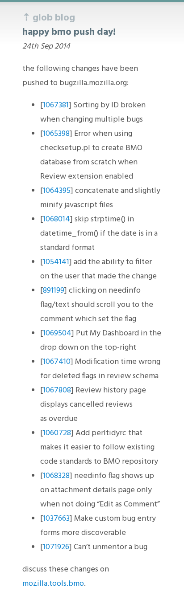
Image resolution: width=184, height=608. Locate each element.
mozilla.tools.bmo (53, 583)
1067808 (57, 390)
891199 (53, 290)
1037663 (56, 518)
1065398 (56, 133)
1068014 (56, 219)
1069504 (57, 333)
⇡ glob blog (48, 18)
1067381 (56, 105)
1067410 (57, 361)
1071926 (56, 547)
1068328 (56, 475)
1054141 (56, 262)
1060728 (57, 433)
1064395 (57, 190)
